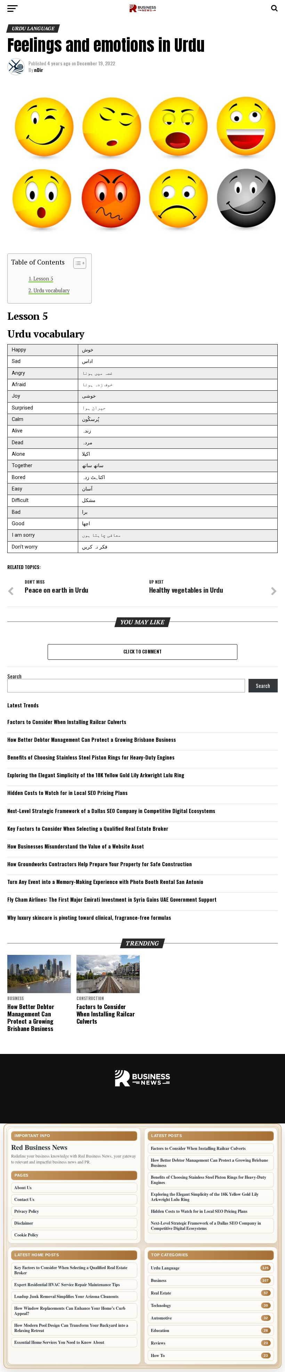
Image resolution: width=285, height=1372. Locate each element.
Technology (161, 1305)
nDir (38, 69)
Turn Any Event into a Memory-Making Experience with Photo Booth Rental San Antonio (105, 881)
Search (14, 676)
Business (158, 1280)
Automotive (161, 1318)
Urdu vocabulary (51, 290)
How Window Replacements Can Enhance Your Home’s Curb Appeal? (69, 1310)
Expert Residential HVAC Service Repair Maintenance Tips (67, 1285)
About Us (23, 1188)
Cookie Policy (26, 1235)
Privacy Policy (26, 1211)
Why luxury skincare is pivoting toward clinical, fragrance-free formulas (89, 917)
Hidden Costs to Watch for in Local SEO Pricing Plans (67, 792)
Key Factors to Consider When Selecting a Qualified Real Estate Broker (87, 828)
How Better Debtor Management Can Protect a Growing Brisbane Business (91, 739)
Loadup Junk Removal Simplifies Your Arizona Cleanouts (66, 1296)
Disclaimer (23, 1223)
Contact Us (24, 1199)
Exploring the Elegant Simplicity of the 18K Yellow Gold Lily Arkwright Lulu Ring (95, 775)
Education (160, 1330)
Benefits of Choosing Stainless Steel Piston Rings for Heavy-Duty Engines (90, 757)
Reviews (158, 1343)
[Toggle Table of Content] (76, 263)
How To (158, 1355)
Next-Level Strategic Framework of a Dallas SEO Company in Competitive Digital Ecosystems (111, 810)
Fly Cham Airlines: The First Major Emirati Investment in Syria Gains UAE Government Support (112, 899)
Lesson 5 (43, 278)
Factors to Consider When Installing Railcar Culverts (66, 721)
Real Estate (161, 1293)
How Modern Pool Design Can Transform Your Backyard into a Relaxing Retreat (71, 1327)
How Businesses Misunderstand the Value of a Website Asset (75, 846)
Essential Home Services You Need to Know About (59, 1342)
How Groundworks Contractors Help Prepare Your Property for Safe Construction (99, 864)
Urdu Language (165, 1267)
